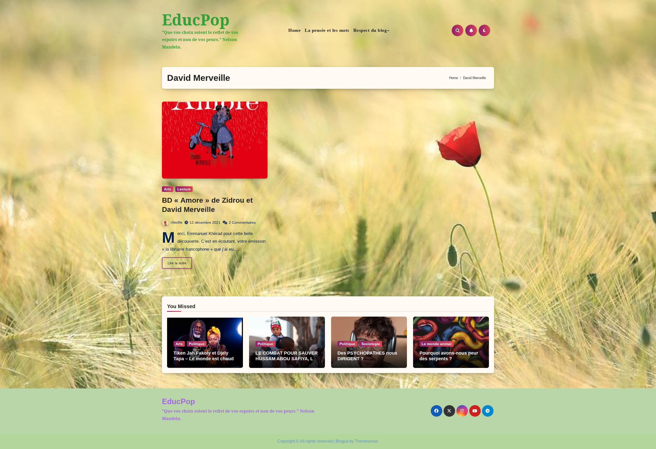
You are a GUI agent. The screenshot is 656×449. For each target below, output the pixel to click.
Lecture (184, 189)
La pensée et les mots (327, 30)
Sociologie (370, 344)
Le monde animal (437, 344)
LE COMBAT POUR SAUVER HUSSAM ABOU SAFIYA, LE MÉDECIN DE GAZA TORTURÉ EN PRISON (286, 361)
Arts (167, 189)
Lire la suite (177, 263)
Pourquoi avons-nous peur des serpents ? (448, 355)
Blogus (342, 441)
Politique (196, 344)
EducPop (196, 19)
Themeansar (366, 441)
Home (294, 30)
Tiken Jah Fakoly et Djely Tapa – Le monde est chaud (203, 355)
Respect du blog (370, 30)
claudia (176, 222)
